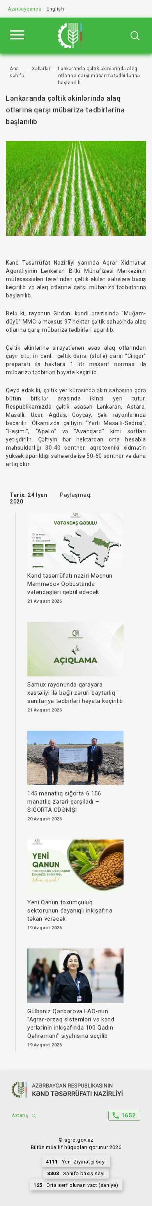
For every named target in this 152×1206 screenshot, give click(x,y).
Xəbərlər (41, 68)
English (55, 9)
